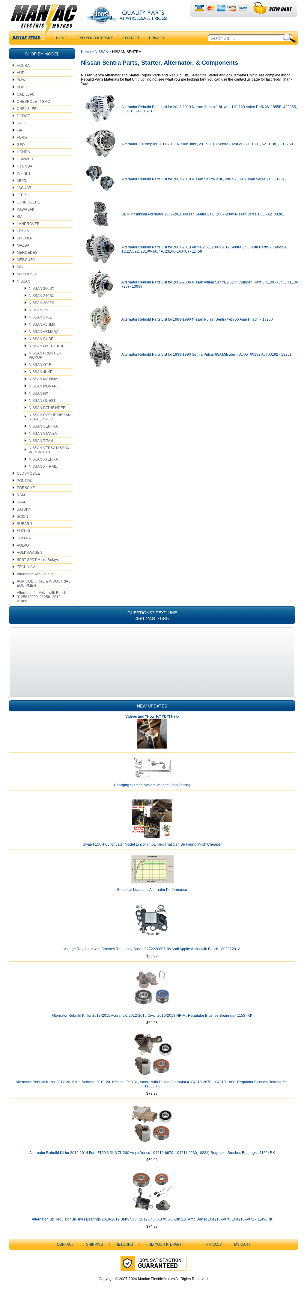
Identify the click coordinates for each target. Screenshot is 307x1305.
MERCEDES (27, 253)
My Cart (242, 1244)
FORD (22, 137)
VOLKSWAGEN (29, 552)
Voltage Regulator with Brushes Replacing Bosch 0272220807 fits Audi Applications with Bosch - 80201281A (152, 949)
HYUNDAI (25, 166)
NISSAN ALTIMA (42, 324)
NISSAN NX (38, 393)
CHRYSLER (27, 109)
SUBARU (24, 524)
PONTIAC (25, 481)
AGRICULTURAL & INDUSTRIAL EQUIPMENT (43, 583)
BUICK (22, 87)
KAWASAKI (26, 209)
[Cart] (273, 8)
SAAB (21, 502)
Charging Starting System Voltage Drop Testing (152, 785)
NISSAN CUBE (41, 339)
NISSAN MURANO (44, 386)
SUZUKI (23, 531)
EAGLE (23, 123)
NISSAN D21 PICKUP (46, 346)
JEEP (21, 195)
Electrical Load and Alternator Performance (152, 890)
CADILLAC (26, 94)
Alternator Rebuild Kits (35, 574)
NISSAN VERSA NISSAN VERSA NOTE (49, 450)
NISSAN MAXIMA (43, 379)
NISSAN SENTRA (43, 426)
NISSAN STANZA (43, 434)
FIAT (20, 130)
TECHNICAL (27, 567)
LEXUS (23, 231)
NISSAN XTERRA (43, 459)
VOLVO (23, 545)
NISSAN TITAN (41, 441)
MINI (20, 267)
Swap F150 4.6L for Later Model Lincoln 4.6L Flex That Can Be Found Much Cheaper (152, 844)
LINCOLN (25, 238)
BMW (21, 80)
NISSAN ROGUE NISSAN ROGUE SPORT (50, 417)
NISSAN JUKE (40, 372)
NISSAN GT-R (40, 365)
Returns (124, 1244)
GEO (21, 145)
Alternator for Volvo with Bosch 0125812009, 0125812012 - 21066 (41, 597)
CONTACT (130, 38)
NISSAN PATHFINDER (47, 408)
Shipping (94, 1244)
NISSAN (23, 281)
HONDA (23, 152)
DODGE (23, 116)
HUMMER (25, 159)
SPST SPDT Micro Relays (38, 560)
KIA (19, 217)
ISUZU (22, 181)
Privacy (157, 38)
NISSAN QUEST (42, 401)
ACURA (23, 66)
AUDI (21, 73)
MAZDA (23, 245)
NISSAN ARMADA (43, 332)
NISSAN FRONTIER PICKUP (45, 355)
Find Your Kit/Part (94, 38)
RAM (21, 495)
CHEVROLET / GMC (33, 101)
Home (86, 52)
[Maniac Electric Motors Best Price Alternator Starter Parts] (44, 23)
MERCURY (26, 260)
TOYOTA (24, 538)
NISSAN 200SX (41, 288)
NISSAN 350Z (40, 310)
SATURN (24, 509)
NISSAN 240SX (41, 296)
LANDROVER (28, 224)
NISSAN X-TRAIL (43, 466)
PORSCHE (26, 488)
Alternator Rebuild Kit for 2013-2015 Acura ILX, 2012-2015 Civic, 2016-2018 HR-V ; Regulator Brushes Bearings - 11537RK (152, 1015)
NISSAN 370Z (40, 317)
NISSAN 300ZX (41, 303)
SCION (22, 517)
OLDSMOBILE (28, 473)
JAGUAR (24, 188)
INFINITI (23, 173)
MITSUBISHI (27, 274)
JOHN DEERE (28, 202)
